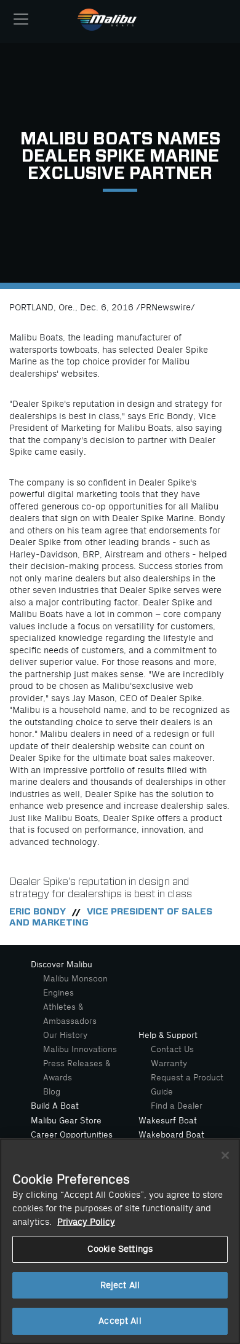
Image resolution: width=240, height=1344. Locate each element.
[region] (120, 1241)
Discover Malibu (61, 964)
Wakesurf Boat (167, 1120)
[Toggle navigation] (21, 19)
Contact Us (172, 1049)
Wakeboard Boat (171, 1134)
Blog (51, 1091)
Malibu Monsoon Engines (75, 985)
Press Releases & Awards (76, 1070)
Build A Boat (55, 1105)
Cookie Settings (120, 1249)
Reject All (120, 1285)
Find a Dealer (176, 1105)
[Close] (225, 1155)
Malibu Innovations (80, 1049)
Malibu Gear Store (66, 1120)
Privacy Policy (86, 1222)
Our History (65, 1035)
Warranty (169, 1063)
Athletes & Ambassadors (70, 1014)
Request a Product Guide (187, 1084)
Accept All (119, 1321)
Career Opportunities (72, 1134)
